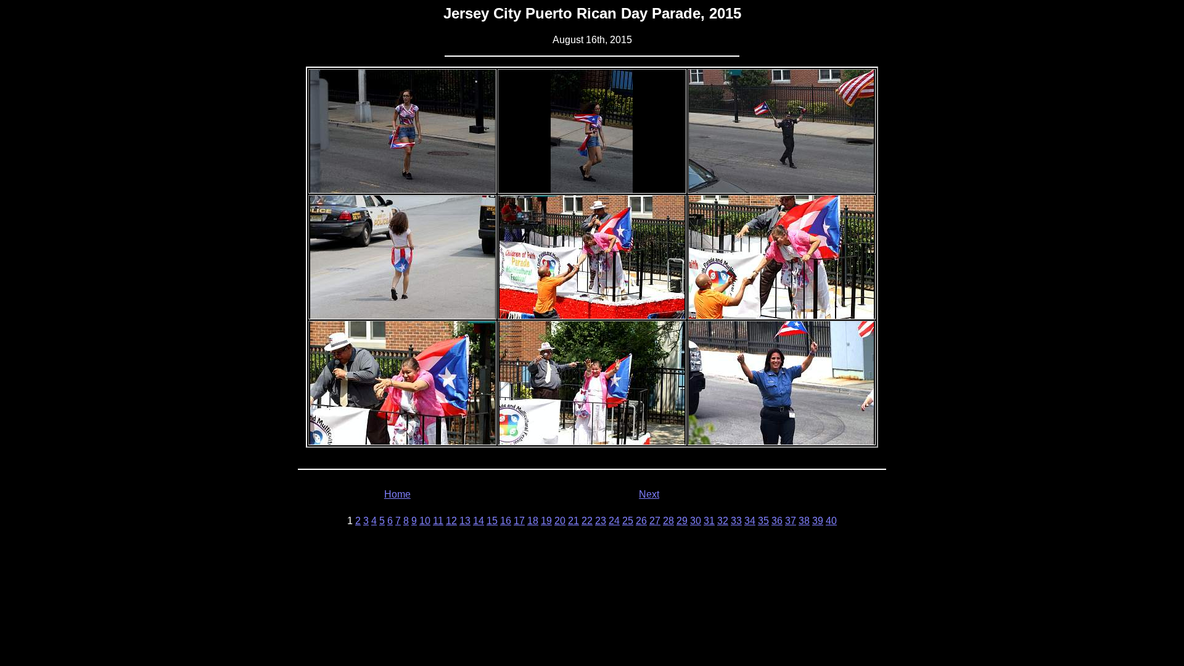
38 (804, 521)
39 (817, 521)
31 (709, 521)
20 (559, 521)
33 (736, 521)
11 (438, 521)
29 (682, 521)
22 (587, 521)
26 (641, 521)
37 (790, 521)
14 (478, 521)
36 (777, 521)
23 (600, 521)
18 (532, 521)
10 (424, 521)
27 (654, 521)
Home (397, 494)
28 (668, 521)
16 (505, 521)
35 (763, 521)
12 (451, 521)
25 (627, 521)
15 (492, 521)
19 (546, 521)
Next (649, 494)
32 (722, 521)
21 (573, 521)
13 (465, 521)
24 (614, 521)
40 (831, 521)
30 (695, 521)
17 (519, 521)
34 (749, 521)
